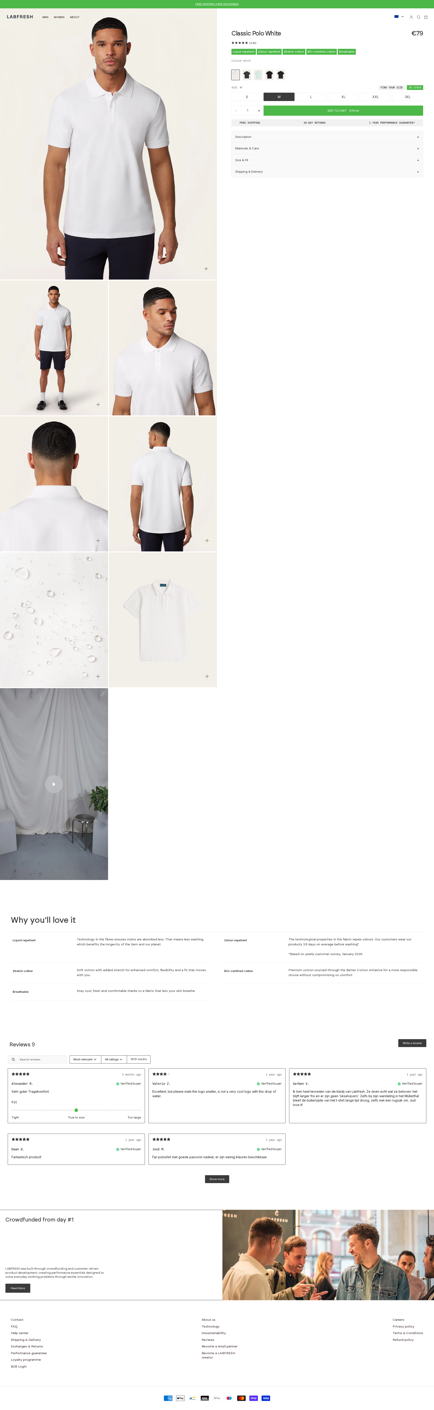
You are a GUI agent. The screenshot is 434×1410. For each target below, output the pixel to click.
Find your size (392, 87)
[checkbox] (138, 1059)
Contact (17, 1319)
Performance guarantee (29, 1353)
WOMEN (59, 17)
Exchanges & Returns (27, 1346)
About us (208, 1319)
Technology (210, 1326)
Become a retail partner (220, 1346)
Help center (19, 1333)
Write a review (412, 1043)
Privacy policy (403, 1326)
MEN (45, 17)
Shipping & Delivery (26, 1340)
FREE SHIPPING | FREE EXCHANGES (217, 4)
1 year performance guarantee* (392, 122)
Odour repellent (269, 51)
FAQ (14, 1326)
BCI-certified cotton (321, 51)
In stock (415, 87)
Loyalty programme (26, 1359)
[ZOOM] (206, 268)
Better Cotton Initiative (364, 970)
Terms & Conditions (408, 1333)
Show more (217, 1179)
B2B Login (19, 1366)
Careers (398, 1319)
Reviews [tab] (22, 1044)
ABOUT (75, 17)
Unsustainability (214, 1333)
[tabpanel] (217, 1121)
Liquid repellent (244, 51)
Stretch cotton (294, 51)
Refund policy (403, 1340)
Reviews (208, 1340)
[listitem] (235, 75)
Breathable (346, 51)
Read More (18, 1288)
